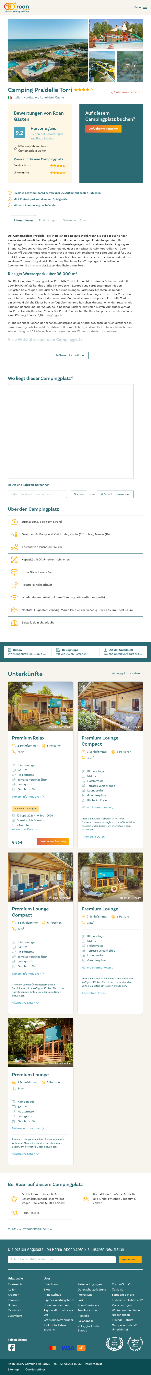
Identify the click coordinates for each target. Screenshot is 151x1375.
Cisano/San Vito (122, 1284)
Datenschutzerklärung (92, 1289)
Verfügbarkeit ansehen (103, 128)
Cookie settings (35, 1369)
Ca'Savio (117, 1289)
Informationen (23, 220)
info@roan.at (93, 1364)
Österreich (14, 1310)
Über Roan (51, 1284)
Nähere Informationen (70, 355)
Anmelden (128, 1259)
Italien (18, 97)
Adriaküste (47, 97)
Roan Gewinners (88, 1305)
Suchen (79, 494)
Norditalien (30, 97)
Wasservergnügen (75, 220)
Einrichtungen (48, 220)
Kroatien (13, 1294)
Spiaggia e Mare (123, 1294)
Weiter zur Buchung (53, 841)
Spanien (13, 1300)
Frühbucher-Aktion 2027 (127, 1300)
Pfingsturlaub (52, 1294)
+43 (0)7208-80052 (70, 1364)
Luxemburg (15, 1315)
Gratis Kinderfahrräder (58, 1320)
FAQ (80, 1300)
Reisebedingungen (90, 1284)
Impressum (85, 1294)
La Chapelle (86, 1321)
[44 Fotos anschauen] (48, 50)
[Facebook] (12, 1347)
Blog (47, 1289)
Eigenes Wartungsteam (59, 1300)
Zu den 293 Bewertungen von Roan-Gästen (47, 136)
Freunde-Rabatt (122, 1320)
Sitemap (13, 1369)
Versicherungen (122, 1305)
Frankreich (15, 1284)
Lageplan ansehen (128, 673)
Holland (13, 1305)
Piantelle (83, 1315)
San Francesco (87, 1310)
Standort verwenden (117, 494)
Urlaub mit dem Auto (57, 1305)
